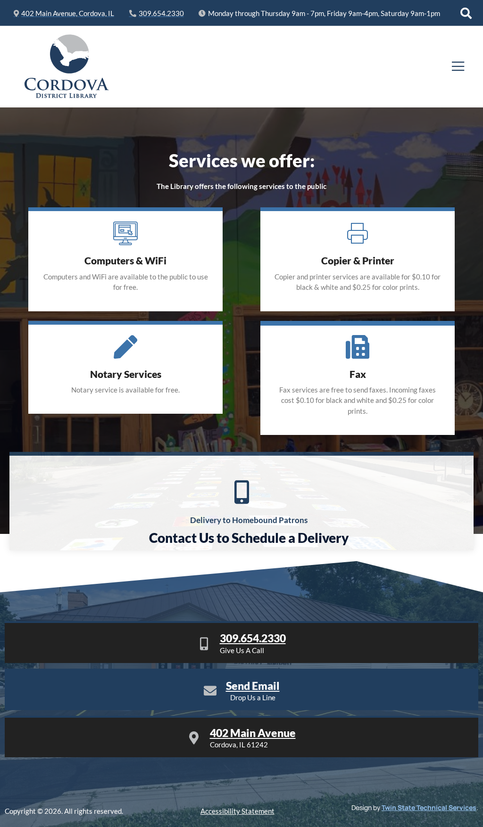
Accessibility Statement (237, 811)
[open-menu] (458, 66)
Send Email (253, 685)
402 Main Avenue (253, 732)
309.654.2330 (253, 638)
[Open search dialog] (466, 13)
